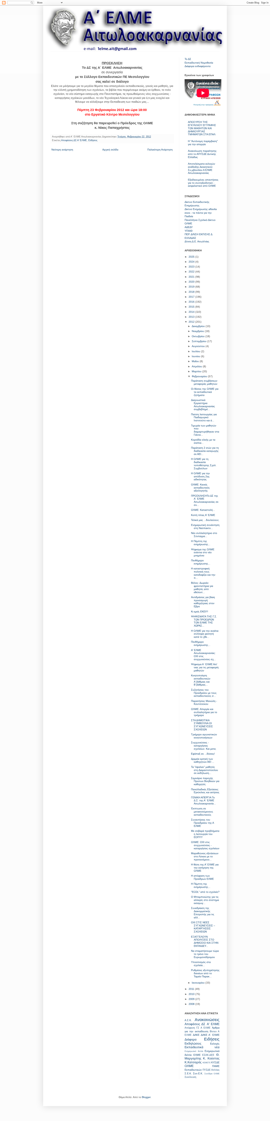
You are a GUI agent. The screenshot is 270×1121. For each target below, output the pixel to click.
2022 (192, 271)
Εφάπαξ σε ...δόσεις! (203, 753)
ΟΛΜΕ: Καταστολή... (203, 509)
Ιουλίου (196, 351)
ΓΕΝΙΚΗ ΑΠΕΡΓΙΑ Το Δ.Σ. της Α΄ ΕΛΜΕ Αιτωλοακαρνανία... (203, 800)
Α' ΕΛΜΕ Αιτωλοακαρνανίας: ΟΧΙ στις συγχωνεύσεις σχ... (203, 655)
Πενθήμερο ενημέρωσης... (200, 562)
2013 (192, 316)
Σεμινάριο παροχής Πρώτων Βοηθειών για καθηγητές (205, 781)
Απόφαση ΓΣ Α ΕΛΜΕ (197, 1028)
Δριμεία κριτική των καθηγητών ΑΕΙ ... (202, 760)
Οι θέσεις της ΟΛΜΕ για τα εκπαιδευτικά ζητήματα (204, 392)
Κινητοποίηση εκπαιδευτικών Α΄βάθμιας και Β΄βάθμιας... (200, 680)
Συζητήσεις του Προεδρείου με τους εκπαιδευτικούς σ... (204, 692)
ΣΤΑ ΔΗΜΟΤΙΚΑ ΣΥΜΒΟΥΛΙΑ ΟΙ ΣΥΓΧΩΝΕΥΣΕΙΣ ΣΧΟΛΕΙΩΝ (202, 725)
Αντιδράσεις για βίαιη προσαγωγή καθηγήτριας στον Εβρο (203, 602)
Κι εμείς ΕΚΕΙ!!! (199, 611)
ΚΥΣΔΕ (215, 1062)
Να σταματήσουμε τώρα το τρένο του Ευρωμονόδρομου (205, 954)
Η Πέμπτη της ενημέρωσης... (200, 543)
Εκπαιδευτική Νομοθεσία (199, 62)
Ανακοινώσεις (207, 1019)
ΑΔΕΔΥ (189, 227)
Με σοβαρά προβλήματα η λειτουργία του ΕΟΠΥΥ (205, 834)
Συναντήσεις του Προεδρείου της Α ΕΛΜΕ (202, 822)
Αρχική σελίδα (110, 149)
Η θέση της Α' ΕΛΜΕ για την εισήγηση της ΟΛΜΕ (205, 867)
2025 (192, 256)
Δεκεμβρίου (199, 326)
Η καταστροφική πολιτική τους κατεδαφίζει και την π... (203, 573)
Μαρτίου (197, 371)
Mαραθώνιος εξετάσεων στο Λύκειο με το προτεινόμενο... (204, 856)
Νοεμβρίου (198, 331)
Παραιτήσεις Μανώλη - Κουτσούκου (204, 702)
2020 (192, 281)
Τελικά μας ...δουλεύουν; (205, 520)
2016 (192, 301)
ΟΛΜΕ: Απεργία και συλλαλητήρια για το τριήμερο (204, 712)
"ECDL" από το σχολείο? (205, 891)
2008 (192, 1003)
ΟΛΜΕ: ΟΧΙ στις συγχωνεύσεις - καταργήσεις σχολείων (205, 845)
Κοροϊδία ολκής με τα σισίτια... (203, 441)
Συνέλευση (190, 1077)
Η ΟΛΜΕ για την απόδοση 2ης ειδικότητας (200, 476)
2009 (192, 999)
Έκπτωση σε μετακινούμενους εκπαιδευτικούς (202, 811)
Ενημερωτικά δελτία (194, 1051)
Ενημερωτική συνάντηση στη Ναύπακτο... (205, 526)
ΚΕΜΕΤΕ (207, 1062)
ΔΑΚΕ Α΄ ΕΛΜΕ (210, 1034)
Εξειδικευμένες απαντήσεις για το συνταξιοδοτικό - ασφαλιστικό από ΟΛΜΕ (203, 182)
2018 (192, 291)
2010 (192, 994)
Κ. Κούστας (211, 1058)
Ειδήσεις (92, 140)
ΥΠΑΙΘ (188, 230)
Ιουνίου (196, 356)
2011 (192, 988)
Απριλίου (197, 366)
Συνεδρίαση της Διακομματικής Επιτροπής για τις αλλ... (202, 913)
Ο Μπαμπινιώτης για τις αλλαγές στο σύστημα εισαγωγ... (205, 900)
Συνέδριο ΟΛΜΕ (211, 1073)
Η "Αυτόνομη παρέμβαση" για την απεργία (203, 143)
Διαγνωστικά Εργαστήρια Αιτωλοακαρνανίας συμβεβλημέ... (203, 405)
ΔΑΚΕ (196, 1034)
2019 (192, 286)
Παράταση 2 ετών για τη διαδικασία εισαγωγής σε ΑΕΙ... (205, 450)
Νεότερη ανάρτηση (62, 149)
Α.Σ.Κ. (188, 1020)
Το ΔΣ (188, 59)
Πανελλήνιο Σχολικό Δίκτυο (200, 219)
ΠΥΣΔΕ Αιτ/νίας (211, 1070)
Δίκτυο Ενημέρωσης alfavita (201, 209)
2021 (192, 276)
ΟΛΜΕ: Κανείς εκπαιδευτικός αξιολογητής (200, 487)
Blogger (146, 1097)
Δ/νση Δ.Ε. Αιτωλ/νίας (197, 241)
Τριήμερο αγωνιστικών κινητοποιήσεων (204, 736)
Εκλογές (214, 1043)
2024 (192, 261)
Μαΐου (196, 361)
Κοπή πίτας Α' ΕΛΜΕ (203, 515)
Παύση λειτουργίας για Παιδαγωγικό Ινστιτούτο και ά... (204, 417)
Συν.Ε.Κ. (198, 1073)
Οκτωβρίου (198, 336)
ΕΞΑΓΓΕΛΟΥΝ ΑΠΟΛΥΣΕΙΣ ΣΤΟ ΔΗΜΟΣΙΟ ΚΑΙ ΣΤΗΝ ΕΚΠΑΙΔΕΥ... (204, 941)
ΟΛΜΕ (188, 223)
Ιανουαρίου (198, 982)
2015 (192, 306)
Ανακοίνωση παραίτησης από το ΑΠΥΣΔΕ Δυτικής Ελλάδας (202, 154)
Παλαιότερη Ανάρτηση (160, 149)
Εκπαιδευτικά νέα (202, 1047)
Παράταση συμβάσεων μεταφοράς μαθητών (204, 382)
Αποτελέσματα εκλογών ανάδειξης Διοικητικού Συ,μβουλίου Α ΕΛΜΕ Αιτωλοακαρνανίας (201, 168)
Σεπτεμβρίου (199, 341)
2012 (192, 321)
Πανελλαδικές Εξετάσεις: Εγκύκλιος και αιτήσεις (205, 791)
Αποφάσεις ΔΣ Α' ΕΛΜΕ (74, 140)
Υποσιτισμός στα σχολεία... (201, 964)
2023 (192, 266)
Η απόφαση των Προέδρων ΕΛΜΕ (202, 877)
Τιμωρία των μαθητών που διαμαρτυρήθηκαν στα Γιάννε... (205, 430)
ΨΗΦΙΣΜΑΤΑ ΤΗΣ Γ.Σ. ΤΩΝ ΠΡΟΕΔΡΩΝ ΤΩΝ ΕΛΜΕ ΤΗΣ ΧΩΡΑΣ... (204, 621)
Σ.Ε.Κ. (188, 1073)
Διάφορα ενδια (193, 66)
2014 (192, 311)
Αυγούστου (199, 346)
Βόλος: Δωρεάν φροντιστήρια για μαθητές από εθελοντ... (202, 587)
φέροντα (205, 66)
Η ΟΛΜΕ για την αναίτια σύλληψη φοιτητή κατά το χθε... (204, 633)
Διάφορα (191, 1039)
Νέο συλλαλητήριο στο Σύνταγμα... (204, 535)
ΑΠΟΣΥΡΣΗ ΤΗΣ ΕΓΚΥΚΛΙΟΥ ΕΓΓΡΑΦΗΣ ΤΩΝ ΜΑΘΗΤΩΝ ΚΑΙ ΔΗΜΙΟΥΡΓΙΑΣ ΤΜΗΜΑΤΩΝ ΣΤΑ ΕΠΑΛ (202, 128)
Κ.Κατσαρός (193, 1062)
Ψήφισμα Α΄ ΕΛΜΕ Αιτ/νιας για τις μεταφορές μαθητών (205, 667)
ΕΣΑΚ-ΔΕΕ (208, 1055)
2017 (192, 296)
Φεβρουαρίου (200, 376)
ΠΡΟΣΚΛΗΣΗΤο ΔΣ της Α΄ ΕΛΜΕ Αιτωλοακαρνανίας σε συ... (204, 500)
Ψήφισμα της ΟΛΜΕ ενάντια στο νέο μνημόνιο (202, 552)
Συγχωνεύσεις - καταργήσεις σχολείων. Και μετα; (203, 745)
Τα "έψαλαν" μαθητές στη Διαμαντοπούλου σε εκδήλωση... (204, 770)
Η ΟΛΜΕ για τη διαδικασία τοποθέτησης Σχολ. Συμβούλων (203, 464)
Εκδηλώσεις (193, 1043)
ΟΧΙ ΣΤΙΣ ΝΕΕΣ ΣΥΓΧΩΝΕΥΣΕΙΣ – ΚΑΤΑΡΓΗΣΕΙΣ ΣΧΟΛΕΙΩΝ (203, 927)
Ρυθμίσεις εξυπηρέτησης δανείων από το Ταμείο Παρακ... (205, 973)
